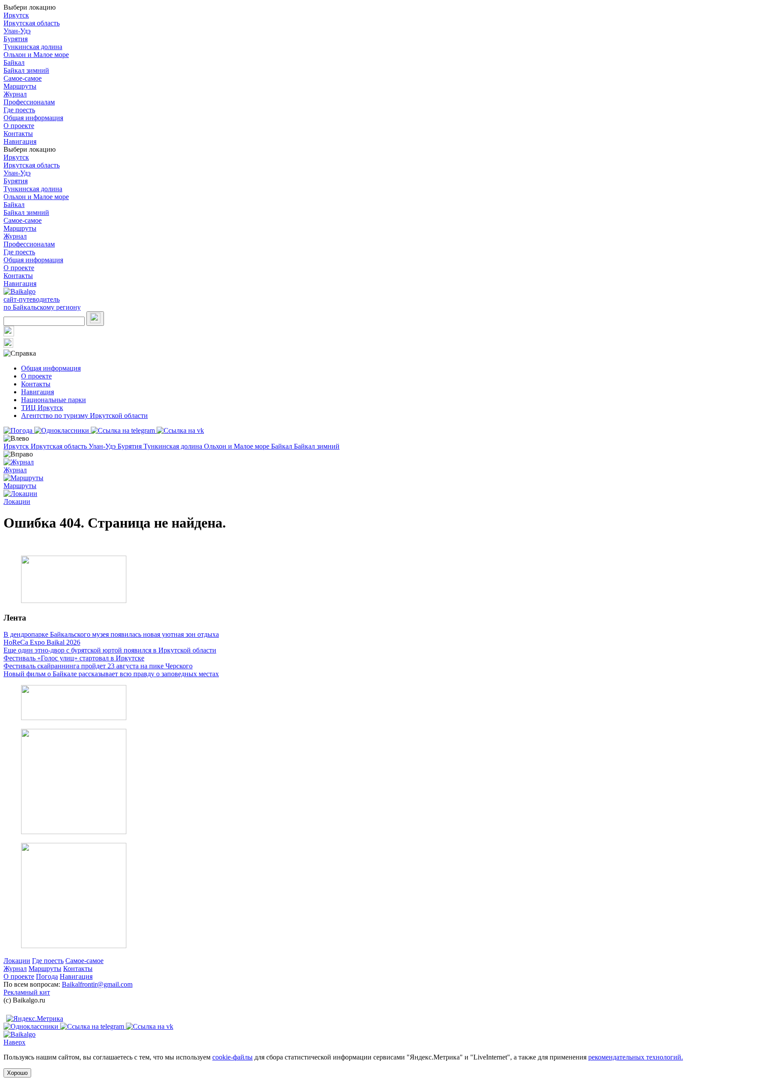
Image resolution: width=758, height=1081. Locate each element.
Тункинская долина (33, 46)
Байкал (14, 62)
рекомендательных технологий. (635, 1057)
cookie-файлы (232, 1057)
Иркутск (16, 15)
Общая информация (33, 117)
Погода (47, 976)
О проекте (19, 125)
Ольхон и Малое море (36, 54)
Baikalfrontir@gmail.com (97, 984)
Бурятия (16, 39)
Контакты (18, 133)
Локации (17, 960)
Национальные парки (53, 399)
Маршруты (20, 86)
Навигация (20, 141)
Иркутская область (32, 23)
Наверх (14, 1042)
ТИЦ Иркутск (42, 407)
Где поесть (19, 110)
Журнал (15, 94)
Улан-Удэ (17, 31)
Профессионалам (29, 102)
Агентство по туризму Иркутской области (84, 415)
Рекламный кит (27, 992)
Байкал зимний (26, 70)
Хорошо (17, 1073)
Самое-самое (23, 78)
